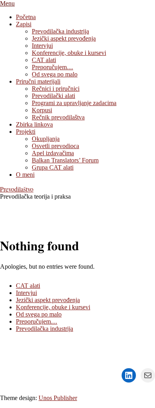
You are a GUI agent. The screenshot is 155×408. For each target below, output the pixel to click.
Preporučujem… (36, 321)
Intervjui (26, 292)
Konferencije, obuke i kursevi (53, 307)
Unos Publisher (58, 397)
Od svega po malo (39, 314)
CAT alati (28, 285)
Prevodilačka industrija (44, 328)
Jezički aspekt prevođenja (48, 300)
